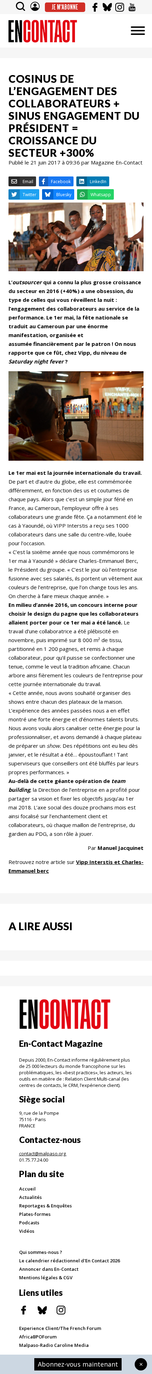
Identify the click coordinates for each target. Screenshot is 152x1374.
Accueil (27, 1189)
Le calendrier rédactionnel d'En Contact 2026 (69, 1260)
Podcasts (29, 1222)
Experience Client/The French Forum (60, 1328)
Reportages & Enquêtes (45, 1205)
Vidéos (26, 1231)
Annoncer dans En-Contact (48, 1269)
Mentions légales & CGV (45, 1277)
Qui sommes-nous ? (40, 1252)
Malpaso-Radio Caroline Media (54, 1345)
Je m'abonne (65, 7)
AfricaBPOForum (38, 1336)
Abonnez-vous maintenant (78, 1364)
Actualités (30, 1197)
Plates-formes (35, 1214)
